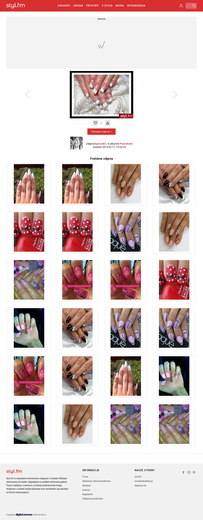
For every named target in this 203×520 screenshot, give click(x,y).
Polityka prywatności (92, 498)
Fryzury (92, 5)
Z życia (107, 5)
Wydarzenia (136, 5)
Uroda (78, 5)
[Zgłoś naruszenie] (108, 123)
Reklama (86, 485)
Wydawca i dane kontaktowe (96, 481)
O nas (85, 476)
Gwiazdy (64, 5)
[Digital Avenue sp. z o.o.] (24, 514)
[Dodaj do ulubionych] (95, 123)
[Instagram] (188, 473)
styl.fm (138, 476)
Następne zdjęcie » (101, 131)
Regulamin (87, 494)
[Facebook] (183, 473)
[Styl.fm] (19, 5)
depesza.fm (140, 485)
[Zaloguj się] (181, 5)
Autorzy (86, 490)
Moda (120, 5)
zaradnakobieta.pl (144, 481)
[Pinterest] (194, 473)
